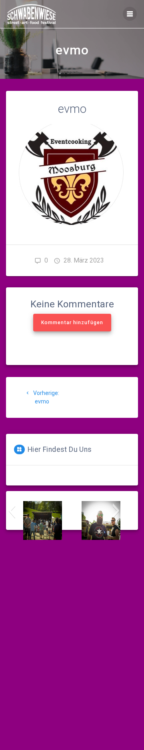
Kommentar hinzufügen (72, 322)
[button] (12, 511)
